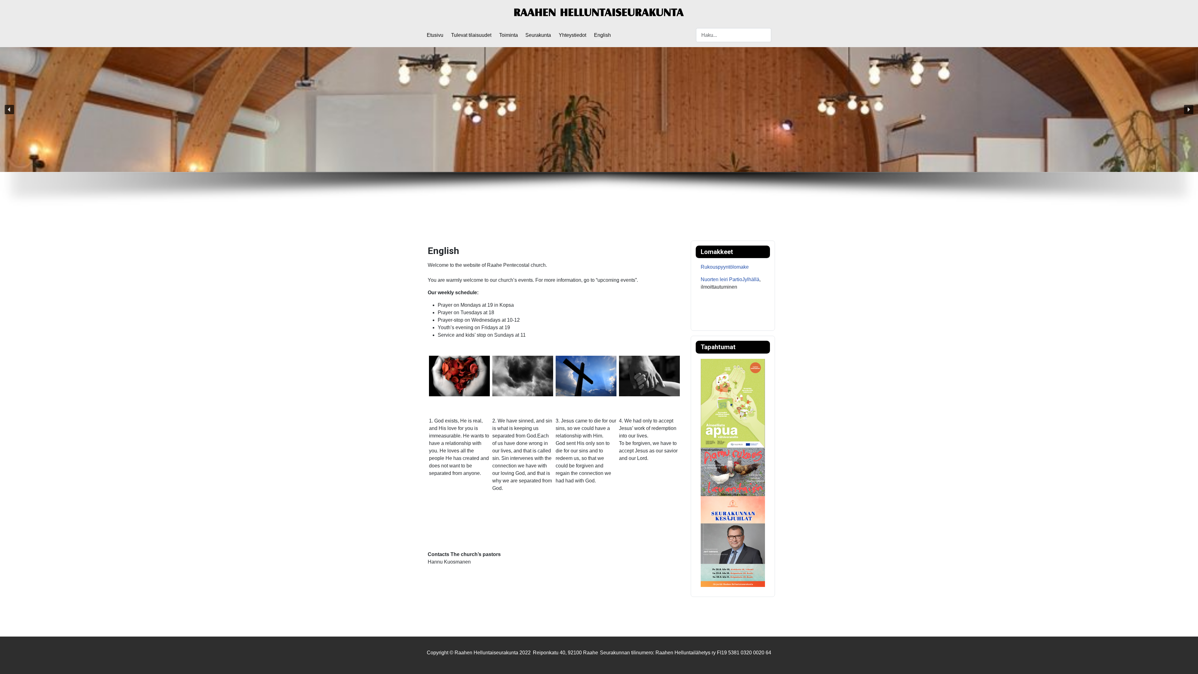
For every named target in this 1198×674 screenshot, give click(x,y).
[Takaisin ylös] (1187, 662)
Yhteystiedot (572, 35)
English (602, 35)
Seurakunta (538, 35)
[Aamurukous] (733, 471)
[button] (9, 109)
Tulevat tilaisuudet (471, 35)
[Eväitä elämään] (733, 403)
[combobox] (733, 35)
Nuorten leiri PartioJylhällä (730, 279)
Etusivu (435, 35)
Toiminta (508, 35)
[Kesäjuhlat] (733, 541)
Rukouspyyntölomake (725, 267)
